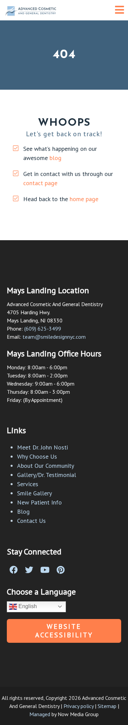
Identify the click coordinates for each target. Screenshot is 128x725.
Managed (39, 714)
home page (84, 199)
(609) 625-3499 (42, 328)
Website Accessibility (64, 630)
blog (55, 158)
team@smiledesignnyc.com (54, 336)
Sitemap (107, 706)
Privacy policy (78, 706)
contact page (40, 183)
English (27, 606)
